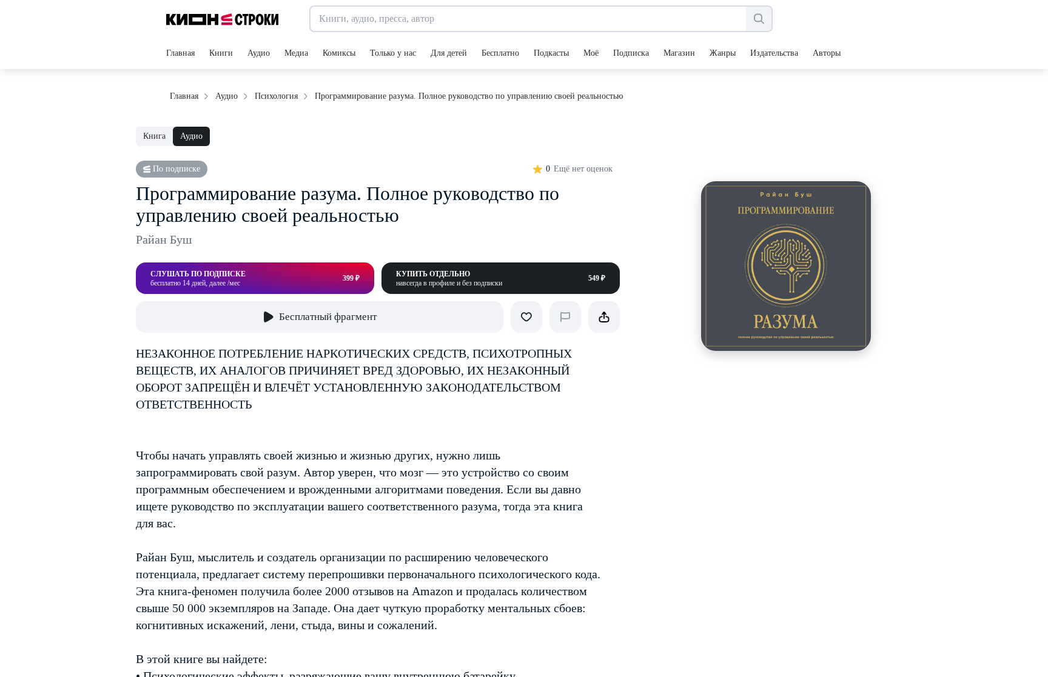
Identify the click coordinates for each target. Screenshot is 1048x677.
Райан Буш (164, 239)
